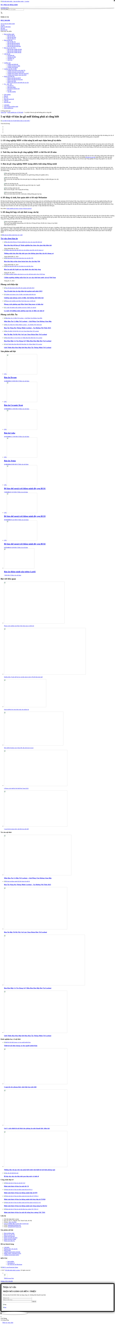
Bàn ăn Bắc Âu (11, 41)
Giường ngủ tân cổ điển (13, 66)
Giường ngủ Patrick (12, 67)
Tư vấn (3, 25)
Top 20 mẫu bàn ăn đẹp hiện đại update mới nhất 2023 (23, 291)
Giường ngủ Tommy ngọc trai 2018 (16, 75)
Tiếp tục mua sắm (7, 1322)
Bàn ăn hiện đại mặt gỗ (13, 44)
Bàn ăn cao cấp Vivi (9, 1234)
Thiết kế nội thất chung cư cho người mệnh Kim (20, 1046)
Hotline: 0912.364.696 (7, 1281)
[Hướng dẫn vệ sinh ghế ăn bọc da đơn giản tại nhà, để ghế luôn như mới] (45, 674)
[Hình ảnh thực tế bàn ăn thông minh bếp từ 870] (18, 1189)
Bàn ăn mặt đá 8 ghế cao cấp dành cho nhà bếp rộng (22, 269)
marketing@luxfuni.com (14, 1225)
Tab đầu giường (11, 91)
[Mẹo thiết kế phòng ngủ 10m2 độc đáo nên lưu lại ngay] (33, 745)
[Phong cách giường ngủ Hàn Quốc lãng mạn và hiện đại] (34, 623)
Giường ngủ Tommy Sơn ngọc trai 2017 (18, 73)
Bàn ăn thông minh (9, 5)
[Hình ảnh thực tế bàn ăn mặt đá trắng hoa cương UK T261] (21, 1209)
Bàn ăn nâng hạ (11, 38)
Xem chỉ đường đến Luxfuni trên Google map (16, 1223)
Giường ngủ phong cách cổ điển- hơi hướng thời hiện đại (24, 298)
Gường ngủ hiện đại (12, 64)
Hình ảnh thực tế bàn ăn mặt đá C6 (16, 1186)
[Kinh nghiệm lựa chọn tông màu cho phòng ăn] (25, 706)
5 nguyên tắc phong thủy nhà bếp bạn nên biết (16, 829)
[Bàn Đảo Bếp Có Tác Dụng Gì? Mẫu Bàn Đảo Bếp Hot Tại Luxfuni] (44, 985)
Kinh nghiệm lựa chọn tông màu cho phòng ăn (16, 709)
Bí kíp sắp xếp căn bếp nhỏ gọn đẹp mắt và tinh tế (21, 1176)
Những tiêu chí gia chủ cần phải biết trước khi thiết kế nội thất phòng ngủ (29, 1170)
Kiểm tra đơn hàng (6, 26)
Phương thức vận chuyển (10, 1249)
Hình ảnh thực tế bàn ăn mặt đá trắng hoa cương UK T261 (24, 1212)
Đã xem (3, 28)
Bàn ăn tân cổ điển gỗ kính (14, 49)
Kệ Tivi (9, 90)
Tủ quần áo (10, 85)
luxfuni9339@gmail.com (14, 1226)
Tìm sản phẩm (4, 9)
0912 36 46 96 (12, 1222)
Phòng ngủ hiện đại (9, 76)
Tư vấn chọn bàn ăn (9, 238)
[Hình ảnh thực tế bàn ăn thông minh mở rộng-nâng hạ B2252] (22, 1202)
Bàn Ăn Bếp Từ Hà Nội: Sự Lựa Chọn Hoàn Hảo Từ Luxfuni (25, 334)
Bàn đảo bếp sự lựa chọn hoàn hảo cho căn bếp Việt (22, 261)
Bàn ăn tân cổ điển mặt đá (14, 52)
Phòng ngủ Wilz (11, 81)
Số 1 (2, 5)
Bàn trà (6, 96)
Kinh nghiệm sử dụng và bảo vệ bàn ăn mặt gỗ (19, 208)
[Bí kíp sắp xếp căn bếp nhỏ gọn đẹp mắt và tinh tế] (11, 1173)
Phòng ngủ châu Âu (9, 1240)
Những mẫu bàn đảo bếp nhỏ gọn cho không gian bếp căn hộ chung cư (29, 253)
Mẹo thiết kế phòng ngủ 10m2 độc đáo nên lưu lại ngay (19, 748)
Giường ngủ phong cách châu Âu (16, 70)
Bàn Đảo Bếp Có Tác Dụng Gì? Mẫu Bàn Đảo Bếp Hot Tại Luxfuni (27, 341)
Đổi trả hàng (7, 1250)
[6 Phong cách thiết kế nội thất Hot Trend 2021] (35, 785)
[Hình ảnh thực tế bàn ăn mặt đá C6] (14, 1183)
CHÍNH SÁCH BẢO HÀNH (12, 1252)
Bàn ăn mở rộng (11, 37)
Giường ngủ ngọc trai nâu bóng (15, 72)
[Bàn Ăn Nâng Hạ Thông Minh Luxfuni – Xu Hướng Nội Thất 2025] (17, 881)
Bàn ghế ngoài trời (9, 99)
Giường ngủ (7, 63)
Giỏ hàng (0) (4, 8)
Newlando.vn (11, 1263)
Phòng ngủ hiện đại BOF (14, 78)
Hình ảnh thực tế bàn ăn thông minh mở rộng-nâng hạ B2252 (25, 1206)
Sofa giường (7, 94)
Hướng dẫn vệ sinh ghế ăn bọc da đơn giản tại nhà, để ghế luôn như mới (23, 677)
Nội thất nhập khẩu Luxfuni (12, 1270)
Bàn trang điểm (11, 87)
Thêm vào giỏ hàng (24, 381)
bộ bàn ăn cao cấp (90, 157)
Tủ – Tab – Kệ (8, 84)
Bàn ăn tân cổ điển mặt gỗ (14, 51)
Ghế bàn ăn (7, 54)
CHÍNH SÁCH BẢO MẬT (11, 1255)
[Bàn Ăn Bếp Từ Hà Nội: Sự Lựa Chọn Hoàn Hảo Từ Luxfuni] (35, 929)
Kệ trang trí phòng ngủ (13, 88)
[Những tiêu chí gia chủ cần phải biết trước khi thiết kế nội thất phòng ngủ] (35, 1166)
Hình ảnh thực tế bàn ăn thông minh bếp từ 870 (20, 1193)
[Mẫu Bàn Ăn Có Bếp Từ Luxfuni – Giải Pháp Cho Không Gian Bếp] (37, 875)
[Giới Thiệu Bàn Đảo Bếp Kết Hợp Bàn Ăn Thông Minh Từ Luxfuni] (35, 1032)
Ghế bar (6, 100)
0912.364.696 (5, 20)
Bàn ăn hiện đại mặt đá (13, 43)
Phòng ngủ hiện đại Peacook (15, 79)
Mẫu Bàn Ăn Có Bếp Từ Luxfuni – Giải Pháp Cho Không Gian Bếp (28, 321)
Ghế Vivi (9, 60)
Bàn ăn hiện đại (8, 40)
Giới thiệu (6, 105)
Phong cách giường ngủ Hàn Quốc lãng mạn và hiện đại (23, 304)
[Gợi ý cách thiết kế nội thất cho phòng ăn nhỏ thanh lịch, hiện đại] (35, 1125)
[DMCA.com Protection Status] (9, 1267)
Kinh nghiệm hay (8, 108)
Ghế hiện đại (10, 55)
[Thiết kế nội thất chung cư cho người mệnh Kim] (17, 1042)
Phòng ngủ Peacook (9, 1236)
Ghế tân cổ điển (11, 57)
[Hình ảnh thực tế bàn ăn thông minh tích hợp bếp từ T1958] (21, 1196)
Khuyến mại (4, 29)
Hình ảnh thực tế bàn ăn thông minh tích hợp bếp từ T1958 (24, 1199)
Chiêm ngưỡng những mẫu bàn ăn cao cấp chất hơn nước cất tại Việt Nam (30, 277)
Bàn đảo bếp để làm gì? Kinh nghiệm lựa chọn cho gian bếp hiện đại (28, 245)
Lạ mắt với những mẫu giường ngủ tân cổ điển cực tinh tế (24, 311)
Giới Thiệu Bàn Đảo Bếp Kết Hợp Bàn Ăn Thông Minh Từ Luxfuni (27, 347)
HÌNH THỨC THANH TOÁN (12, 1253)
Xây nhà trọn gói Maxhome (14, 1264)
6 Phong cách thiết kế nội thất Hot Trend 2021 (16, 788)
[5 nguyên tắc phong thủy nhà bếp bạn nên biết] (35, 826)
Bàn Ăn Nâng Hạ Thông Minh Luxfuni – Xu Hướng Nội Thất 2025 (27, 328)
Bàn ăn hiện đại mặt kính (14, 46)
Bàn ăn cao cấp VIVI (9, 48)
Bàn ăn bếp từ (11, 35)
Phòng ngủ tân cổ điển (10, 1239)
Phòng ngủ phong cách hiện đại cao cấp (18, 82)
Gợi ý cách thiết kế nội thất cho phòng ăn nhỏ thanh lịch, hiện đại (27, 1128)
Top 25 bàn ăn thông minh (8, 23)
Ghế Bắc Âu (10, 58)
